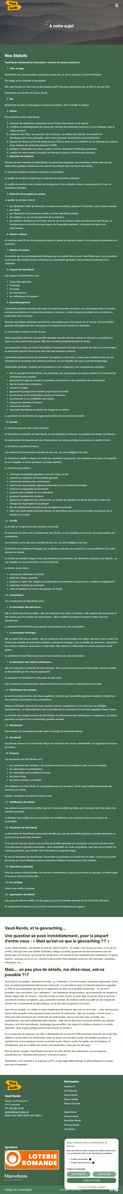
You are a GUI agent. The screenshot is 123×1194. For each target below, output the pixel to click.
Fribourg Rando (71, 1124)
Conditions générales (70, 1189)
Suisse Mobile (71, 1099)
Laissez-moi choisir (91, 1180)
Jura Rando (69, 1129)
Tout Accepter (79, 1174)
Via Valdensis (70, 1090)
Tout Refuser (104, 1174)
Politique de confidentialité (18, 1189)
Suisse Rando (71, 1094)
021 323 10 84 (16, 1108)
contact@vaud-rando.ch (17, 1111)
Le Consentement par (91, 1187)
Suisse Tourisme (72, 1103)
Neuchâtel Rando (72, 1120)
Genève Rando (71, 1116)
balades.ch (69, 1086)
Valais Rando (70, 1112)
